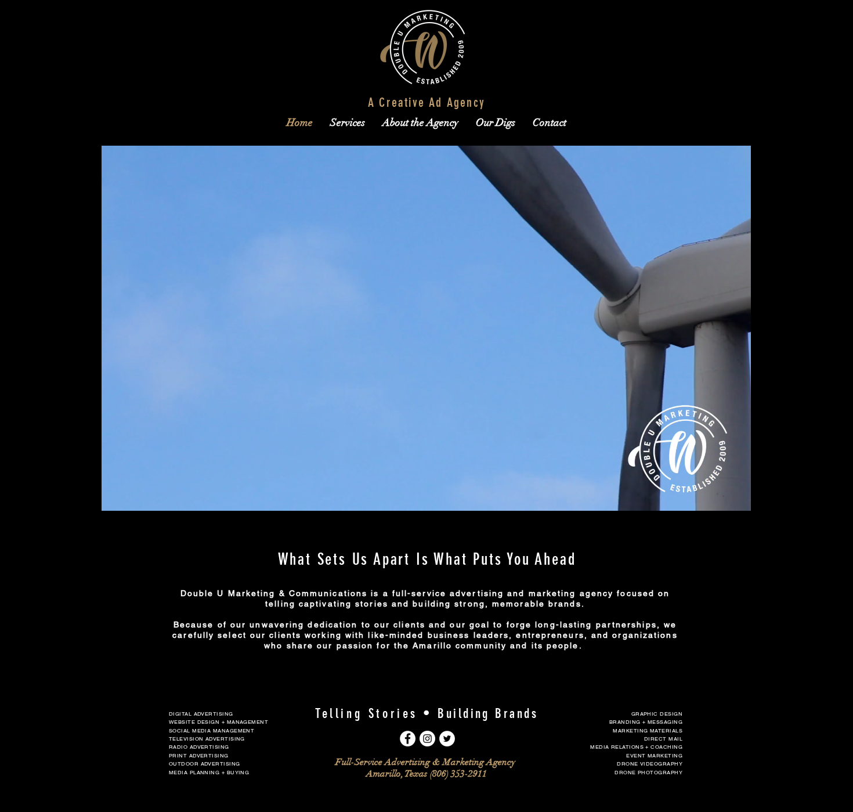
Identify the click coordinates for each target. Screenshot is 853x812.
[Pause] (116, 503)
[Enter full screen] (735, 503)
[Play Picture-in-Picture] (715, 503)
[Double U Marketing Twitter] (447, 738)
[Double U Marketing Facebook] (407, 738)
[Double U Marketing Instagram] (427, 738)
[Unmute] (136, 503)
